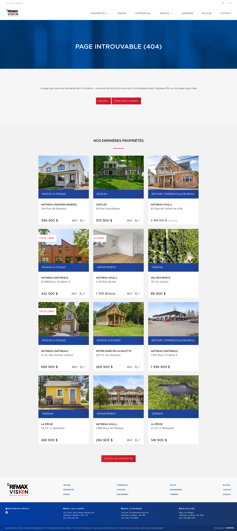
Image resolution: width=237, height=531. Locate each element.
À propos (121, 490)
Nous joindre (16, 3)
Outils (173, 485)
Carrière (187, 13)
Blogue (206, 13)
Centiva (229, 528)
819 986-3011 (189, 518)
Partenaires (122, 494)
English (226, 494)
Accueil (103, 101)
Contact (226, 13)
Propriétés (98, 13)
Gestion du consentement (152, 528)
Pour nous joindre (126, 101)
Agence (164, 13)
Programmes (176, 490)
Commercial (143, 13)
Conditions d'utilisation (129, 528)
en (230, 3)
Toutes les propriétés (118, 459)
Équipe (122, 13)
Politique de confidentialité (105, 528)
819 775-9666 (131, 518)
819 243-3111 (73, 518)
